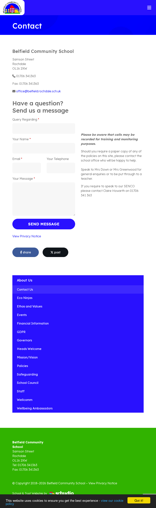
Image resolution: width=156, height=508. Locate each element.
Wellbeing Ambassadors (35, 408)
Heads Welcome (29, 349)
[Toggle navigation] (149, 7)
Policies (22, 366)
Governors (24, 340)
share (26, 252)
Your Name (20, 139)
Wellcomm (24, 400)
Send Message (43, 224)
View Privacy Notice (26, 236)
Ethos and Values (29, 306)
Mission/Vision (27, 357)
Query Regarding (24, 119)
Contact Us (25, 289)
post (56, 252)
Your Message (22, 178)
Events (22, 315)
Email (16, 159)
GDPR (21, 332)
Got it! (139, 500)
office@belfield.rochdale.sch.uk (38, 91)
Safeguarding (27, 374)
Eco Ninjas (24, 298)
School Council (27, 383)
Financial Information (33, 323)
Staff (21, 391)
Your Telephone (58, 159)
